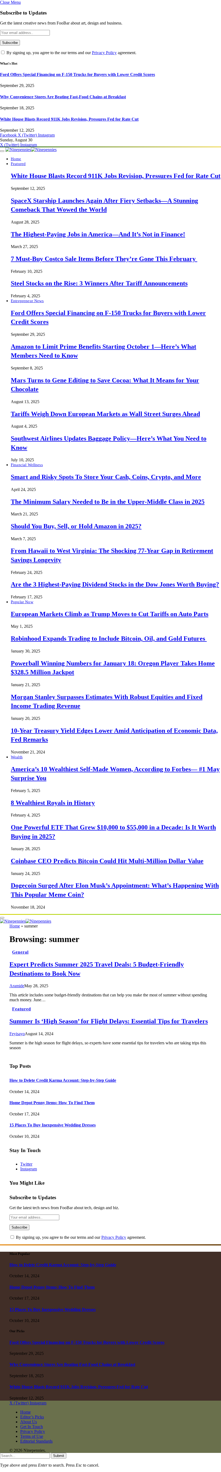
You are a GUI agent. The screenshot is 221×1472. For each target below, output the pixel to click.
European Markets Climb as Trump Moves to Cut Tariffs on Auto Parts (109, 614)
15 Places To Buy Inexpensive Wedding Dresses (52, 1125)
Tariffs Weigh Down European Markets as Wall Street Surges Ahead (105, 413)
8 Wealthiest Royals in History (53, 802)
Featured (18, 163)
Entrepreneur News (27, 300)
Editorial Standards (36, 1441)
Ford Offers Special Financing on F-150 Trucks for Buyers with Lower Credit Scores (77, 74)
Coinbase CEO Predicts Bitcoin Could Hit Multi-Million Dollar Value (107, 860)
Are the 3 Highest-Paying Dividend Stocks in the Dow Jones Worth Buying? (115, 584)
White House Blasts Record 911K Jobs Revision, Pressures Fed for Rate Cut (69, 119)
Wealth (17, 757)
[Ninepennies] (31, 149)
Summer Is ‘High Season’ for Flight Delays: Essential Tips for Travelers (108, 1021)
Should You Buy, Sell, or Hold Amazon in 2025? (76, 526)
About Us (28, 1421)
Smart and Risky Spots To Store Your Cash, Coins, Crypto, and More (106, 476)
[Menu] (2, 151)
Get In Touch (31, 1426)
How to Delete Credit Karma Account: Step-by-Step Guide (62, 1080)
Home (16, 158)
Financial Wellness (27, 464)
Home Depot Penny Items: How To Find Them (52, 1102)
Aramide (16, 985)
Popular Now (22, 601)
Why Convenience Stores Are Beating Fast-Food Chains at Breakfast (63, 97)
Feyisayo (17, 1033)
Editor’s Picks (32, 1417)
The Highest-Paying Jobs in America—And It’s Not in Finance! (98, 234)
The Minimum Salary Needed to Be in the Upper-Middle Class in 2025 (108, 501)
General (20, 952)
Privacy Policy (104, 52)
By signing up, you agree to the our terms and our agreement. (70, 52)
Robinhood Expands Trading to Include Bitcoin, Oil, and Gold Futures (109, 638)
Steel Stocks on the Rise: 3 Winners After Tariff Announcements (99, 283)
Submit (58, 1456)
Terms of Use (31, 1436)
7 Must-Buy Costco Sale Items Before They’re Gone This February (104, 258)
